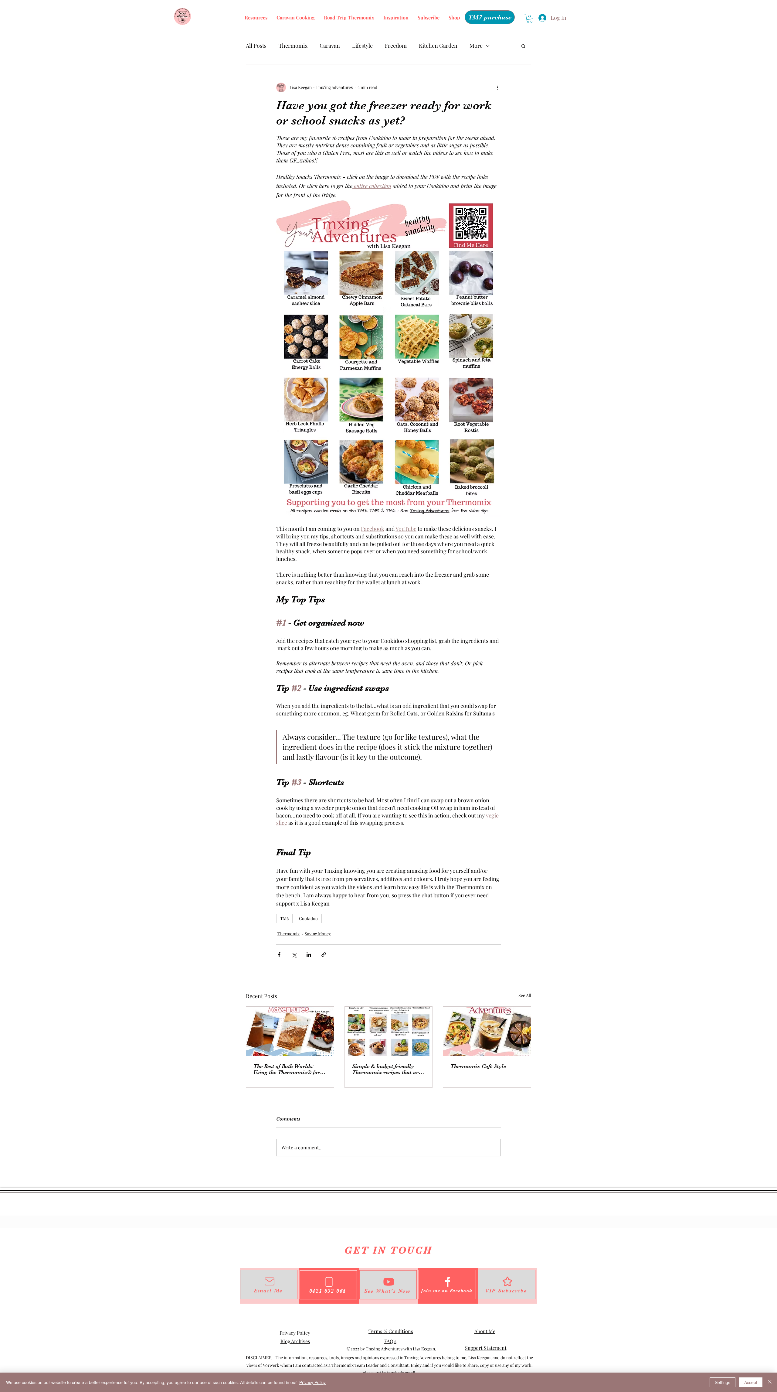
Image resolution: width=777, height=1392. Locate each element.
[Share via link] (324, 954)
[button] (529, 18)
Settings (722, 1382)
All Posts (256, 45)
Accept (750, 1382)
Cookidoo (308, 918)
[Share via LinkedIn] (309, 954)
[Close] (769, 1382)
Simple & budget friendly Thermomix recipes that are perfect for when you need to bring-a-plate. (387, 1069)
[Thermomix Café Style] (487, 1031)
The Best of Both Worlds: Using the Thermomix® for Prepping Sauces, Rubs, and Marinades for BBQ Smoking (289, 1069)
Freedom (396, 45)
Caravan (330, 45)
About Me (484, 1331)
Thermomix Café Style (478, 1066)
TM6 (284, 918)
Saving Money (318, 934)
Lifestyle (362, 45)
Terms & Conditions (390, 1331)
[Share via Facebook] (279, 954)
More (476, 45)
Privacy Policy (295, 1332)
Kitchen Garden (438, 45)
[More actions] (497, 87)
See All (524, 995)
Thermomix (293, 45)
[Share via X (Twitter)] (294, 954)
